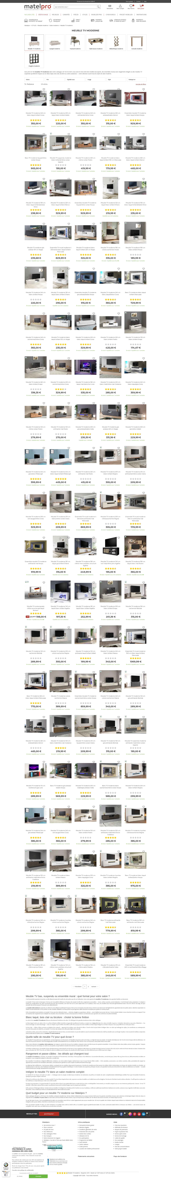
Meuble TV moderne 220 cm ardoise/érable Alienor (110, 114)
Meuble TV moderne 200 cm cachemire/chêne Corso (60, 383)
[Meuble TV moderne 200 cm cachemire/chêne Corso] (61, 367)
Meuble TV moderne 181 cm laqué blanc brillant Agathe (85, 607)
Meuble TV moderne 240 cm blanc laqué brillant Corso (36, 114)
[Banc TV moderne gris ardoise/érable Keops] (61, 770)
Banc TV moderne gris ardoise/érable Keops (60, 787)
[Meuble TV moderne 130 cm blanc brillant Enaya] (135, 322)
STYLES (34, 25)
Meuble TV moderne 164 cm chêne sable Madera (85, 966)
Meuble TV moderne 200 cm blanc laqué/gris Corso (85, 876)
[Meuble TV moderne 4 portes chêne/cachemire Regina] (135, 815)
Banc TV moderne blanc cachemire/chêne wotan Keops (110, 787)
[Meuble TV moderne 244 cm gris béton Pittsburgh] (36, 457)
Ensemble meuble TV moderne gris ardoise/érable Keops (85, 293)
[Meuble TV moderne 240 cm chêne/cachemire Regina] (36, 905)
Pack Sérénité (83, 1142)
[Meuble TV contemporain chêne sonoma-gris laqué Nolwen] (36, 591)
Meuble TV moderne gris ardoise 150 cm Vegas (35, 248)
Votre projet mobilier (121, 1149)
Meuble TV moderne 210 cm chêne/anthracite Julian (110, 966)
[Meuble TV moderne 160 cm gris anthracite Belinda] (110, 726)
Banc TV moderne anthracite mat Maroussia (110, 921)
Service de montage (120, 1136)
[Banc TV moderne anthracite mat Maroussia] (110, 905)
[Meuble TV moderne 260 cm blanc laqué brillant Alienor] (135, 143)
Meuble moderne (43, 25)
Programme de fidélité (85, 1140)
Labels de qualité (120, 1138)
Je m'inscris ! (49, 1114)
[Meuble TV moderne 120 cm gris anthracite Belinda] (135, 681)
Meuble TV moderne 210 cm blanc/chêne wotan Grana (60, 518)
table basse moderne (74, 1075)
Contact (138, 1)
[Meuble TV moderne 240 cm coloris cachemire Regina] (85, 905)
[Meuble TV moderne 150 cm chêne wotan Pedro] (36, 412)
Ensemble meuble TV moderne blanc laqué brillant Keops (135, 114)
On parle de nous (49, 1129)
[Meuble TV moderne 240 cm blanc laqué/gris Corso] (135, 367)
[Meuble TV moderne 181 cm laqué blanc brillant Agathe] (85, 591)
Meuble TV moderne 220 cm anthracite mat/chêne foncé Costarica (110, 832)
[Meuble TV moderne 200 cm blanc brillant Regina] (110, 457)
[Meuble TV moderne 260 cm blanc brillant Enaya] (36, 367)
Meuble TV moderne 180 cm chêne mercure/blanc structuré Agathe (85, 563)
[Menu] (9, 1163)
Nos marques (47, 1136)
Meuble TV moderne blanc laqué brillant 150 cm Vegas (60, 338)
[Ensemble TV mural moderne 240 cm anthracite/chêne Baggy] (135, 950)
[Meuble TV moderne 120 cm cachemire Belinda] (36, 636)
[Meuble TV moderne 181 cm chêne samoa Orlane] (36, 950)
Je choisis (19, 1176)
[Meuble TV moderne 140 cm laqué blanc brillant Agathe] (61, 591)
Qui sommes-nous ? (49, 1125)
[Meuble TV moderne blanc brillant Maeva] (61, 860)
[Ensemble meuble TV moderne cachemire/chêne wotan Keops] (85, 681)
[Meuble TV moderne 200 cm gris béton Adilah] (135, 412)
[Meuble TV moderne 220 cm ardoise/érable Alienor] (110, 98)
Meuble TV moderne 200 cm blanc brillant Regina (110, 473)
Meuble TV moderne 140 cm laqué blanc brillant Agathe (60, 607)
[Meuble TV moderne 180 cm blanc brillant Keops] (135, 232)
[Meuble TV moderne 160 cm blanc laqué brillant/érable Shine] (135, 188)
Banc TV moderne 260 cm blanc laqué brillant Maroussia (36, 697)
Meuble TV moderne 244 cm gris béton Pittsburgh (36, 473)
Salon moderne (54, 25)
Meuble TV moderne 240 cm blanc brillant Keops (36, 293)
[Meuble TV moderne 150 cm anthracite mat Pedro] (61, 412)
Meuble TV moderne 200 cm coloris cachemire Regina (60, 652)
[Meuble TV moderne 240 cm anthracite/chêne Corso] (85, 98)
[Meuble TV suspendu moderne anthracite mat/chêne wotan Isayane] (135, 726)
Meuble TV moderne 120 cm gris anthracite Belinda (135, 697)
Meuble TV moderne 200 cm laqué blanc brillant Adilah (60, 114)
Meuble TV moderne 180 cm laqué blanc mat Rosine (135, 562)
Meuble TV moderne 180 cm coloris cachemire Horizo (110, 248)
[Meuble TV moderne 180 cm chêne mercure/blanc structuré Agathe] (85, 546)
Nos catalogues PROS (50, 1134)
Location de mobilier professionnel (89, 1149)
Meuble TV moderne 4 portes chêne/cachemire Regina (135, 831)
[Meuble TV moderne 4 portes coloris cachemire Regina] (61, 905)
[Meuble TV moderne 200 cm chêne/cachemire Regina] (110, 501)
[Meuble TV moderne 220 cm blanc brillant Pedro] (110, 322)
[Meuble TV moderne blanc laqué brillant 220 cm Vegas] (85, 232)
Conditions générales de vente (88, 1129)
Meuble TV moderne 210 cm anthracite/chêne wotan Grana (135, 473)
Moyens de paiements (121, 1129)
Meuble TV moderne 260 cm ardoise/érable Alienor (35, 742)
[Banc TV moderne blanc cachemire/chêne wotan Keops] (110, 770)
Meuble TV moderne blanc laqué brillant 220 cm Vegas (85, 248)
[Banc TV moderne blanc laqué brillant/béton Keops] (135, 860)
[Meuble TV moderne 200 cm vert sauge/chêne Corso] (36, 501)
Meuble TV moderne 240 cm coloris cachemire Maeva (110, 697)
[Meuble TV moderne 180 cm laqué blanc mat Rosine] (135, 546)
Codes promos (83, 1146)
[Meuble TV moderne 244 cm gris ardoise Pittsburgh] (36, 815)
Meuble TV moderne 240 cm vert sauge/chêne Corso (60, 831)
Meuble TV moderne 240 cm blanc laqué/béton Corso (110, 293)
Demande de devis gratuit (86, 1125)
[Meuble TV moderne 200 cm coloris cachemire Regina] (61, 636)
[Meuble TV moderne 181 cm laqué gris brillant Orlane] (61, 546)
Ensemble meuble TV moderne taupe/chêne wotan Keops (85, 204)
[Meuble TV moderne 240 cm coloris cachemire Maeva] (110, 681)
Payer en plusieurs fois (121, 1131)
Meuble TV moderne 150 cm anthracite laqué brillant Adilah (85, 652)
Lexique (117, 1144)
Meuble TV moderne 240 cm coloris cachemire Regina (85, 921)
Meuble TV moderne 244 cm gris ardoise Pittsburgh (36, 831)
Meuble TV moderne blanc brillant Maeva (60, 876)
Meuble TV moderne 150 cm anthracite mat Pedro (60, 428)
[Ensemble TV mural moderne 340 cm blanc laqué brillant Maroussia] (135, 636)
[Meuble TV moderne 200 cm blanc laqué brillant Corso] (85, 322)
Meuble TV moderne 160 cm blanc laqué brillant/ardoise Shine (35, 205)
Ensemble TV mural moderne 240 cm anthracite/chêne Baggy (135, 966)
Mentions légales (84, 1127)
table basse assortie (48, 1106)
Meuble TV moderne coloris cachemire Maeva (60, 697)
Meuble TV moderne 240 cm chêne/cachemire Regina (36, 921)
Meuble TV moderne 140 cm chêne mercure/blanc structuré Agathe (60, 967)
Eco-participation (84, 1138)
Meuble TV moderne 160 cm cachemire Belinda (135, 607)
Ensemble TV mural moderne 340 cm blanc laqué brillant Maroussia (135, 653)
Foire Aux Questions (121, 1125)
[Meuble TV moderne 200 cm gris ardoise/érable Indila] (85, 412)
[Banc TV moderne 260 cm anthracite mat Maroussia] (135, 905)
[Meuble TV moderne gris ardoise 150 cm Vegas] (36, 232)
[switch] (6, 1175)
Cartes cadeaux (83, 1144)
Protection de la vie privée (86, 1131)
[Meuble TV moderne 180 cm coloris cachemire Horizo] (110, 232)
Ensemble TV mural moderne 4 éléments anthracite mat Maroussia (85, 519)
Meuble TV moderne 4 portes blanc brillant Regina (110, 876)
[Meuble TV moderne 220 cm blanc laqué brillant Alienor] (61, 188)
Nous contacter (48, 1127)
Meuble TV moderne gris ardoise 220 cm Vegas (110, 428)
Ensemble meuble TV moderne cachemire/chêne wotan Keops (85, 697)
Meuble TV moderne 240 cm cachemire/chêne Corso (36, 338)
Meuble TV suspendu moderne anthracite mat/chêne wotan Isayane (135, 743)
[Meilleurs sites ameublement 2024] (52, 1147)
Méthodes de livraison (121, 1127)
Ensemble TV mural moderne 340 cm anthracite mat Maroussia (135, 519)
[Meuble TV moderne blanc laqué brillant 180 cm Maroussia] (110, 143)
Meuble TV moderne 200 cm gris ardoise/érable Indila (85, 428)
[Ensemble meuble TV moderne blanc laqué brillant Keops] (135, 98)
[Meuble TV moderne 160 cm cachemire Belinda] (135, 591)
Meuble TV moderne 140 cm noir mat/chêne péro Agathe (110, 562)
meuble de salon (101, 1075)
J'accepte (38, 1176)
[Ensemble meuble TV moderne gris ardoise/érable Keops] (85, 277)
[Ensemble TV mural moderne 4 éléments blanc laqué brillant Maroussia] (61, 232)
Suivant (94, 986)
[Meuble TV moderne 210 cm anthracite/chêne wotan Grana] (135, 457)
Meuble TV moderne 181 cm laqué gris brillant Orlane (60, 562)
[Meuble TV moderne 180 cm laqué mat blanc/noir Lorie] (85, 367)
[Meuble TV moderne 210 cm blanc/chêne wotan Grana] (61, 501)
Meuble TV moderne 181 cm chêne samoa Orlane (35, 966)
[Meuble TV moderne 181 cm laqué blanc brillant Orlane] (61, 277)
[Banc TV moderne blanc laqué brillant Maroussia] (135, 277)
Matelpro (27, 25)
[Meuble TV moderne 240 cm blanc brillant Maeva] (110, 636)
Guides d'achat (119, 1142)
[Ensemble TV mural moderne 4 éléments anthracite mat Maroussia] (85, 501)
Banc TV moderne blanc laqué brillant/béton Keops (135, 876)
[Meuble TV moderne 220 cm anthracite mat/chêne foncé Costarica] (110, 815)
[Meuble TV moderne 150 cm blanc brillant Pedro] (85, 815)
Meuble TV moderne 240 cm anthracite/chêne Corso (85, 114)
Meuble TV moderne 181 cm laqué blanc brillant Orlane (60, 293)
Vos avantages (119, 1140)
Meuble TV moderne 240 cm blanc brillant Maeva (110, 652)
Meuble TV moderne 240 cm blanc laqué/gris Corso (135, 383)
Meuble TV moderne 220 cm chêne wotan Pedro (85, 159)
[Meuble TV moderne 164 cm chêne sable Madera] (85, 950)
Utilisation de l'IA (84, 1136)
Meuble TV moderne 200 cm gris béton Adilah (135, 428)
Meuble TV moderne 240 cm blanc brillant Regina (135, 787)
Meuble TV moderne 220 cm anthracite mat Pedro (85, 473)
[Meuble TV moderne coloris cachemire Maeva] (61, 681)
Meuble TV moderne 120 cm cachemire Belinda (35, 652)
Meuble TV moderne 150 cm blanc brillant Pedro (85, 831)
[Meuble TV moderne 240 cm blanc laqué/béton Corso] (110, 277)
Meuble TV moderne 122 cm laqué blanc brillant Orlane (110, 204)
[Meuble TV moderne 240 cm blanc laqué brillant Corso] (36, 98)
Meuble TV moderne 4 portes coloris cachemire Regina (60, 921)
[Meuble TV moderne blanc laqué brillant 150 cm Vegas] (61, 322)
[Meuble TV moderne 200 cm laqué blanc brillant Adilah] (61, 98)
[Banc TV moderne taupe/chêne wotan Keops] (36, 143)
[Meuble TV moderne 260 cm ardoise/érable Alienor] (36, 726)
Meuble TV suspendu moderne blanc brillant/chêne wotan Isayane (60, 160)
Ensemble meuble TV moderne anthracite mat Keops (35, 562)
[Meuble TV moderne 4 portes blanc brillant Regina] (110, 860)
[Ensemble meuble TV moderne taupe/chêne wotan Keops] (85, 188)
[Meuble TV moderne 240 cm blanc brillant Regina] (135, 770)
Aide (145, 1)
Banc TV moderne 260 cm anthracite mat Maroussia (135, 921)
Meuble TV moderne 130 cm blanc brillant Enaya (135, 338)
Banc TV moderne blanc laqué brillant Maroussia (135, 293)
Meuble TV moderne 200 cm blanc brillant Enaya (110, 607)
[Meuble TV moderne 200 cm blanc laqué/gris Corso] (85, 860)
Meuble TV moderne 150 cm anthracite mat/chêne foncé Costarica (35, 877)
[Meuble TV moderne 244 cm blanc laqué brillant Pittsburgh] (61, 457)
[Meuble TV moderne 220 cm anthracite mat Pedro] (85, 457)
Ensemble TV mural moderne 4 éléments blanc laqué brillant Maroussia (60, 250)
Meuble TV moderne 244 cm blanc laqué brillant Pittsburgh (60, 473)
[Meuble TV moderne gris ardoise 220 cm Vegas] (110, 412)
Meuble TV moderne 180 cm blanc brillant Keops (135, 248)
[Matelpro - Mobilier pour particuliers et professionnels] (37, 7)
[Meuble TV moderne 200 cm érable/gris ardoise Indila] (85, 770)
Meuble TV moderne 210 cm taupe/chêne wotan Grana (85, 742)
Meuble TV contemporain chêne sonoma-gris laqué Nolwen (35, 608)
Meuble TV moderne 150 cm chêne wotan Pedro (35, 428)
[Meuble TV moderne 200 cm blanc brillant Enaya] (110, 591)
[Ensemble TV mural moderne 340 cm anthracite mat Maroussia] (135, 501)
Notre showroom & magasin (52, 1138)
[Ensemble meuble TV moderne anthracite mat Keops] (36, 546)
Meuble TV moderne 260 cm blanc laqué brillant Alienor (135, 159)
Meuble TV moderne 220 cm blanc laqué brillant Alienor (60, 204)
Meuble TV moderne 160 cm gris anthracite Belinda (110, 742)
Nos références (48, 1131)
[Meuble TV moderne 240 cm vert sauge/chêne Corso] (61, 815)
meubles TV (56, 1088)
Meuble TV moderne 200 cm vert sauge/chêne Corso (36, 518)
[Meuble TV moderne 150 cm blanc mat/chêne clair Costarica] (61, 726)
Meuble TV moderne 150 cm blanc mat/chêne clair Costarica (60, 742)
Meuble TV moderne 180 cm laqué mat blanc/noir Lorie (85, 383)
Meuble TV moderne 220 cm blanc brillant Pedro (110, 338)
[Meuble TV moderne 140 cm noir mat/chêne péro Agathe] (110, 546)
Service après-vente (120, 1134)
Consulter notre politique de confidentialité (23, 1170)
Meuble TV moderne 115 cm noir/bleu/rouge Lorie (35, 787)
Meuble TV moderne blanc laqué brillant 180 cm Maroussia (110, 159)
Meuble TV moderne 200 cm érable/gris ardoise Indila (85, 787)
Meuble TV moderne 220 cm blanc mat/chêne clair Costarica (110, 383)
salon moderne (106, 73)
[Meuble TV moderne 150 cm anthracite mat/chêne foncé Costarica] (36, 860)
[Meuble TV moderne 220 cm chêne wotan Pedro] (85, 143)
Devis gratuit (129, 1)
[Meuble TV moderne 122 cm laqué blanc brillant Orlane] (110, 188)
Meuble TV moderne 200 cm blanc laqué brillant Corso (85, 338)
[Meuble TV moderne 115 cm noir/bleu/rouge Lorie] (36, 770)
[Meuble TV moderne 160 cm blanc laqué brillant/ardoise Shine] (36, 188)
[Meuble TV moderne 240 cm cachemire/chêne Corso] (36, 322)
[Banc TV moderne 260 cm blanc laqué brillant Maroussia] (36, 681)
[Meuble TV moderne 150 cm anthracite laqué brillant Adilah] (85, 636)
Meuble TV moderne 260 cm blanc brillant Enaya (35, 383)
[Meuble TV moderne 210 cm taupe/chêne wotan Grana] (85, 726)
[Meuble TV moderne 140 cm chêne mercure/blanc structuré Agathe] (61, 950)
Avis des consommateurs (122, 1146)
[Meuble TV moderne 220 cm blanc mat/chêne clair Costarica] (110, 367)
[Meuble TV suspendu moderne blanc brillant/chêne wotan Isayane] (61, 143)
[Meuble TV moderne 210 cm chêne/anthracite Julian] (110, 950)
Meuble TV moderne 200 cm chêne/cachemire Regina (110, 518)
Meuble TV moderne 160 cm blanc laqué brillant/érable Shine (135, 204)
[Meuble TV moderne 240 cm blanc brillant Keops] (36, 277)
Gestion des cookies (85, 1134)
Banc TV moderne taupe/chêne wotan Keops (35, 159)
